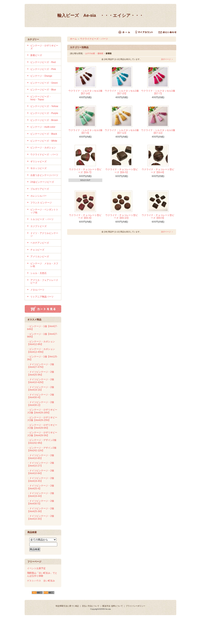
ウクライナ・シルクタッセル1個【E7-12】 (122, 131)
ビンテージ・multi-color (42, 127)
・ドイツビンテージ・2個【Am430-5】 (40, 502)
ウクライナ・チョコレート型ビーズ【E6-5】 (121, 171)
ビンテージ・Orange (41, 76)
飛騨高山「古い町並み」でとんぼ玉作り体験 (42, 574)
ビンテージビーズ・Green (44, 83)
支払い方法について (90, 606)
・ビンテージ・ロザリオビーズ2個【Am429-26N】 (42, 411)
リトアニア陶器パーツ (42, 296)
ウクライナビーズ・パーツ (44, 154)
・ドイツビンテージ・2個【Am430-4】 (40, 396)
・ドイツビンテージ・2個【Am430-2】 (40, 403)
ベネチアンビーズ (39, 242)
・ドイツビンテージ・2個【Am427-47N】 (40, 366)
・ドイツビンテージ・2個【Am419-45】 (40, 479)
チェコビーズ (37, 249)
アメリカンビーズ (39, 256)
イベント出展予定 (36, 568)
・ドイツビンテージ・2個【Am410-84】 (40, 472)
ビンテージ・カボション (43, 147)
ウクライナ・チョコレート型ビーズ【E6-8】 (158, 171)
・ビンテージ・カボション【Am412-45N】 (41, 350)
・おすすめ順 (89, 53)
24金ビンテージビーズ (42, 182)
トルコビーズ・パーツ (42, 219)
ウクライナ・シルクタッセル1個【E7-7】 (158, 92)
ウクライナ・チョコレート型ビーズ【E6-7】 (85, 171)
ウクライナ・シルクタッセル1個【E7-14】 (85, 92)
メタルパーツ (37, 289)
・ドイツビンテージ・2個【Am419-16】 (40, 388)
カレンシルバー (38, 196)
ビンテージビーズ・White (43, 140)
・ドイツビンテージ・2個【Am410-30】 (40, 517)
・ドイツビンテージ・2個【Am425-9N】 (40, 373)
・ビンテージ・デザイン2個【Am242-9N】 (41, 441)
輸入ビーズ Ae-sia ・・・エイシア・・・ (100, 15)
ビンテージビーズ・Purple (44, 113)
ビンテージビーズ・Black (43, 134)
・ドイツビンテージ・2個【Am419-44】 (40, 494)
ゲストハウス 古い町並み (41, 580)
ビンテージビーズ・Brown (44, 120)
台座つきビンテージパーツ (44, 175)
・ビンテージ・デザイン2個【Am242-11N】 (41, 449)
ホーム (73, 38)
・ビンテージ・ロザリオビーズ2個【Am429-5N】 (42, 434)
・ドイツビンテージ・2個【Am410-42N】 (40, 381)
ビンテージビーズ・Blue (43, 89)
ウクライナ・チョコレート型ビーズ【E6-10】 (121, 216)
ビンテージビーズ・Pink (43, 69)
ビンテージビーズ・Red (43, 62)
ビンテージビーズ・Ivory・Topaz (40, 98)
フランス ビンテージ (41, 202)
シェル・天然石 (38, 273)
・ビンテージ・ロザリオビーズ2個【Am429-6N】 (42, 426)
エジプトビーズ (38, 226)
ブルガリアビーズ (39, 189)
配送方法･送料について (112, 606)
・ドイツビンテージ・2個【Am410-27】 (40, 464)
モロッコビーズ (38, 168)
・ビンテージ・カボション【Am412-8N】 (41, 343)
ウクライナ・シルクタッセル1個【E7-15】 (122, 92)
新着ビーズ (36, 55)
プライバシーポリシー (135, 606)
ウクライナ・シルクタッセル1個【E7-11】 (158, 131)
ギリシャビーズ (38, 161)
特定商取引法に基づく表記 (67, 606)
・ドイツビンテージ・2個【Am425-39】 (40, 510)
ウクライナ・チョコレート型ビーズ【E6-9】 (158, 216)
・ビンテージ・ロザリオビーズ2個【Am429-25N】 (42, 419)
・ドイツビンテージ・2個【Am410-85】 (40, 457)
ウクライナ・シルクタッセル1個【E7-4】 (85, 131)
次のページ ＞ (167, 59)
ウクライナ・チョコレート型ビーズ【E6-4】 (85, 216)
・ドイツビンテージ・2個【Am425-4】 (40, 487)
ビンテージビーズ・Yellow (44, 106)
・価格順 (99, 53)
